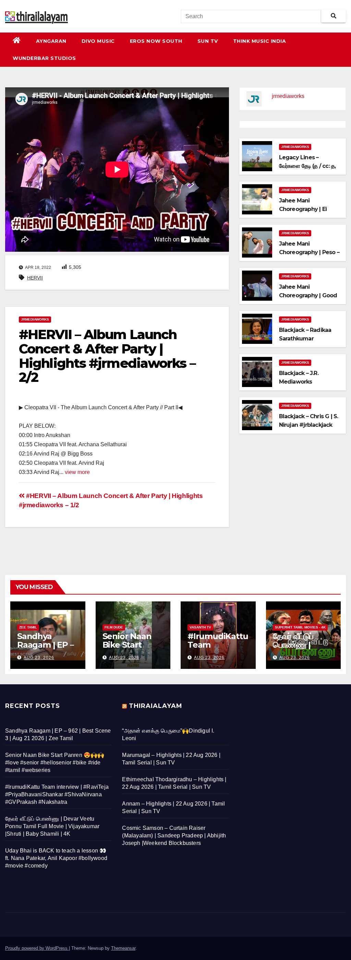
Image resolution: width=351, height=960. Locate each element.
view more (77, 472)
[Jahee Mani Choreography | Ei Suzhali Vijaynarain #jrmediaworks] (257, 199)
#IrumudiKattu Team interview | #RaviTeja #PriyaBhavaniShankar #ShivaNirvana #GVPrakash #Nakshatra (57, 794)
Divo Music (98, 41)
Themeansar (123, 948)
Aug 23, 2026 (39, 657)
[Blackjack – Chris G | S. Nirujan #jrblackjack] (257, 414)
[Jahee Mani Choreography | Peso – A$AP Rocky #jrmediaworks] (257, 242)
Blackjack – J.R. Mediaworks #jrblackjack (298, 382)
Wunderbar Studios (44, 58)
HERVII (35, 277)
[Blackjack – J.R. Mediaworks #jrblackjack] (257, 371)
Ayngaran (51, 41)
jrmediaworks (35, 319)
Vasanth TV (200, 627)
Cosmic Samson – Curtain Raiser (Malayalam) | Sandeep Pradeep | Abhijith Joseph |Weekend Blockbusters (174, 835)
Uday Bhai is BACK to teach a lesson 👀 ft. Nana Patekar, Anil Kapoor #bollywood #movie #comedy (56, 858)
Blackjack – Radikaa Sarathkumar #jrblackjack (305, 338)
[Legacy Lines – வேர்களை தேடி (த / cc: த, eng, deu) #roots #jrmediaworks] (257, 156)
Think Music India (259, 41)
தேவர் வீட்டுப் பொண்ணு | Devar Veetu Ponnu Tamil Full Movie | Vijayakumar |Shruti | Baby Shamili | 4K (52, 826)
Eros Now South (156, 41)
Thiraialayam (155, 706)
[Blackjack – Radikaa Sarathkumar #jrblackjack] (257, 328)
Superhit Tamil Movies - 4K (300, 627)
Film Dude (114, 627)
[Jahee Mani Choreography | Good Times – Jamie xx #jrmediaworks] (257, 285)
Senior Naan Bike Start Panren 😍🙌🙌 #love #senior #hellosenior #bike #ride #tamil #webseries (55, 762)
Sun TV (207, 41)
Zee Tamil (28, 627)
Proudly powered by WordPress (37, 948)
